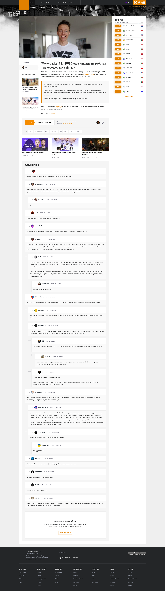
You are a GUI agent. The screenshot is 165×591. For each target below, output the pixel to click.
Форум (93, 572)
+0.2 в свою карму (67, 123)
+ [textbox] (30, 205)
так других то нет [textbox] (38, 451)
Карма (61, 558)
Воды (93, 578)
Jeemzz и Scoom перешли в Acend (33, 153)
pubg (30, 131)
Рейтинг (67, 558)
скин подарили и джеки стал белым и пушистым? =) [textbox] (43, 218)
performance (54, 131)
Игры (20, 582)
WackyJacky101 (38, 131)
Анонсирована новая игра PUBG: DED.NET (92, 154)
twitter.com (51, 113)
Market (48, 2)
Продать (39, 575)
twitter (47, 131)
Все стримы (129, 96)
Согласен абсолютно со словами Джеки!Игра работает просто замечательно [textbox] (51, 464)
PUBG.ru (28, 556)
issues (65, 131)
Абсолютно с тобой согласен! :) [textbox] (43, 289)
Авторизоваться (65, 532)
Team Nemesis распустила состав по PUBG (64, 154)
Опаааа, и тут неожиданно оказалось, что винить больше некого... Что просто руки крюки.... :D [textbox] (57, 231)
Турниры (21, 575)
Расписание (95, 582)
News (31, 2)
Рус (142, 22)
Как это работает (41, 578)
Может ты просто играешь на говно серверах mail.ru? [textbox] (47, 437)
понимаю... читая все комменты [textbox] (37, 490)
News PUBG (62, 552)
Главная (33, 7)
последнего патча (88, 74)
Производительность (75, 131)
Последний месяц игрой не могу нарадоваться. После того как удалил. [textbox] (49, 176)
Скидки (39, 585)
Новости (42, 7)
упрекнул (59, 106)
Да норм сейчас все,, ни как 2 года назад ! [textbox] (40, 477)
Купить (39, 572)
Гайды (20, 578)
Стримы (50, 7)
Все (138, 22)
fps (61, 131)
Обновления (22, 572)
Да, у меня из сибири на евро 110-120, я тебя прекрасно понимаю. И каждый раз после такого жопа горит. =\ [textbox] (68, 348)
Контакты (75, 558)
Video (70, 2)
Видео (93, 575)
